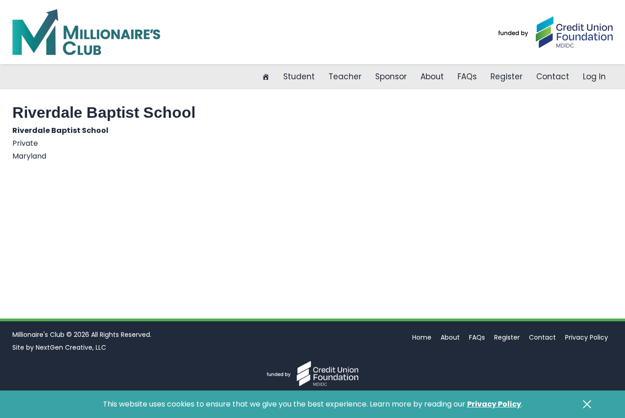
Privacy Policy (586, 337)
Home (421, 337)
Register (506, 76)
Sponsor (391, 76)
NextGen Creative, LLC (71, 347)
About (432, 76)
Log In (594, 76)
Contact (552, 76)
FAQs (467, 76)
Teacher (345, 76)
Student (299, 76)
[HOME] (265, 76)
